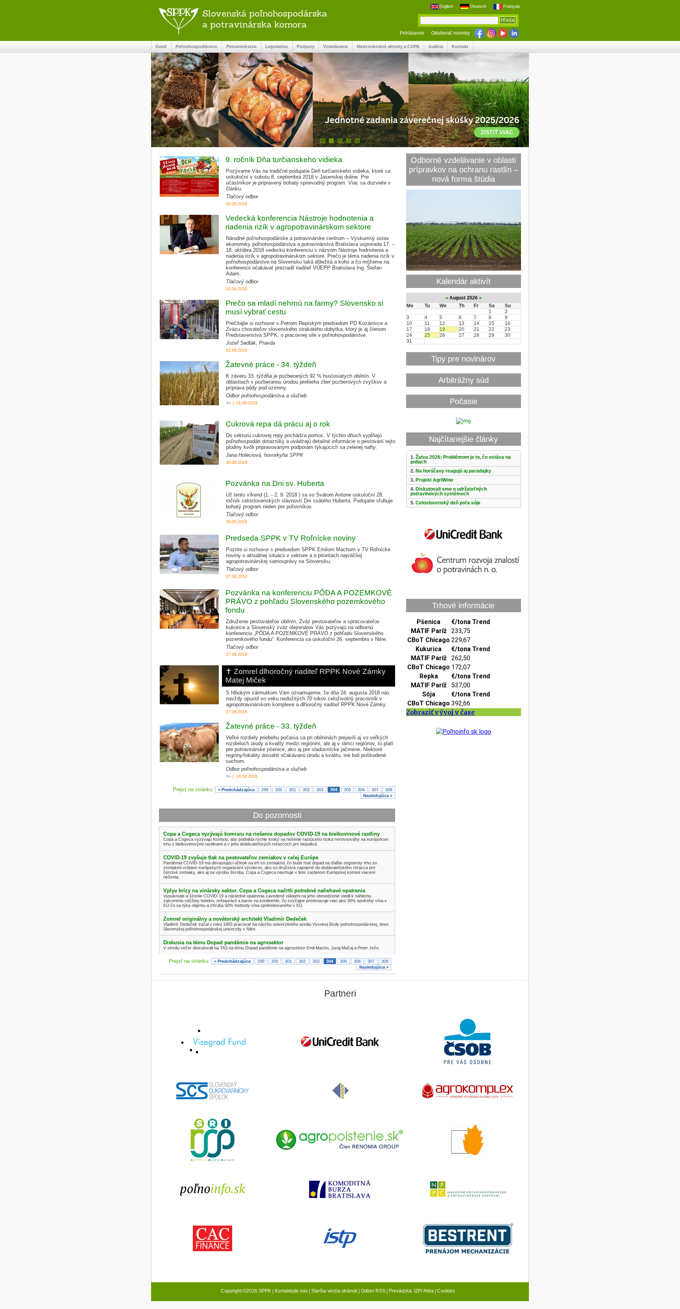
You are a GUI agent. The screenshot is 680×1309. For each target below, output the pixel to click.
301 (292, 789)
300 (278, 789)
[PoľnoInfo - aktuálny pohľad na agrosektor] (212, 1190)
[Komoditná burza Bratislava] (339, 1189)
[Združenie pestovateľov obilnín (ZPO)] (467, 1140)
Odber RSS (373, 1291)
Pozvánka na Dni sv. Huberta (274, 483)
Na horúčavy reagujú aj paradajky (453, 471)
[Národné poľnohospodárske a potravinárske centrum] (467, 1190)
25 (427, 335)
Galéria (433, 46)
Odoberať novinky (450, 33)
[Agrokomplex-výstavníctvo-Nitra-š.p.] (467, 1091)
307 (375, 789)
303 (319, 789)
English (446, 6)
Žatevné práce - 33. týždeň (270, 726)
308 (388, 789)
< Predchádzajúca (236, 789)
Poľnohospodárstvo (194, 46)
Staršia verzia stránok (334, 1291)
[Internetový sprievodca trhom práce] (339, 1239)
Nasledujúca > (377, 795)
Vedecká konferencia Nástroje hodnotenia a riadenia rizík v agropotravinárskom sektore (299, 222)
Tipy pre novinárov (463, 358)
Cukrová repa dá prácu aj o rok (277, 424)
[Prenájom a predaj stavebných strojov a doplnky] (467, 1239)
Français (511, 6)
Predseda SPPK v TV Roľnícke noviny (290, 538)
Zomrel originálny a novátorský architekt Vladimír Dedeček (235, 919)
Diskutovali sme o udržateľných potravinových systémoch (448, 491)
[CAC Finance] (212, 1239)
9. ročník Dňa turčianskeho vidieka (283, 159)
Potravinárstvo (239, 46)
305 (347, 789)
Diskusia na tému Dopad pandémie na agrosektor (223, 942)
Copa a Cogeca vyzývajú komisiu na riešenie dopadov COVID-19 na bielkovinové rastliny (271, 834)
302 (306, 789)
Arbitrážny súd (463, 379)
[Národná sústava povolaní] (212, 1140)
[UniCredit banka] (463, 541)
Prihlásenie (412, 33)
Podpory (303, 46)
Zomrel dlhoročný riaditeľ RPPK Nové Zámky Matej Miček (305, 675)
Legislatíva (274, 46)
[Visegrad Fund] (212, 1042)
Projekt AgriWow (434, 480)
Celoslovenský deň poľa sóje (448, 502)
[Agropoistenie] (339, 1140)
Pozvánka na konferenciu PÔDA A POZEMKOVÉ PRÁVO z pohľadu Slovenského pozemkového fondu (308, 601)
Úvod (159, 46)
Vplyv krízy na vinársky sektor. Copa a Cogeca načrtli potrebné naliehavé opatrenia (264, 891)
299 (264, 789)
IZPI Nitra (424, 1291)
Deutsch (477, 6)
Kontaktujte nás (291, 1291)
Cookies (446, 1291)
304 (333, 789)
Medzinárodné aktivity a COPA (386, 46)
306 (361, 789)
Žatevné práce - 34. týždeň (270, 364)
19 (442, 329)
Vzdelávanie (333, 46)
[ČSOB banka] (467, 1042)
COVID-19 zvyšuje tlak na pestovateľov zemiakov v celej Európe (240, 857)
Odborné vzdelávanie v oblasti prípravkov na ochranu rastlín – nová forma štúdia (463, 169)
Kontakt (458, 46)
